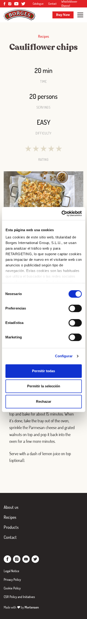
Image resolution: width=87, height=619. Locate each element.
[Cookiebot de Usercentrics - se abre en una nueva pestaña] (62, 213)
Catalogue (38, 3)
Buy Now (63, 15)
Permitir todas (43, 371)
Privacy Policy (12, 579)
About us (11, 507)
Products (11, 527)
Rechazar (43, 401)
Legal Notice (11, 571)
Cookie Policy (12, 588)
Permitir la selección (43, 386)
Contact (52, 3)
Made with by (21, 607)
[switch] (75, 308)
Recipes (10, 517)
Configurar (64, 356)
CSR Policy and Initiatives (19, 597)
